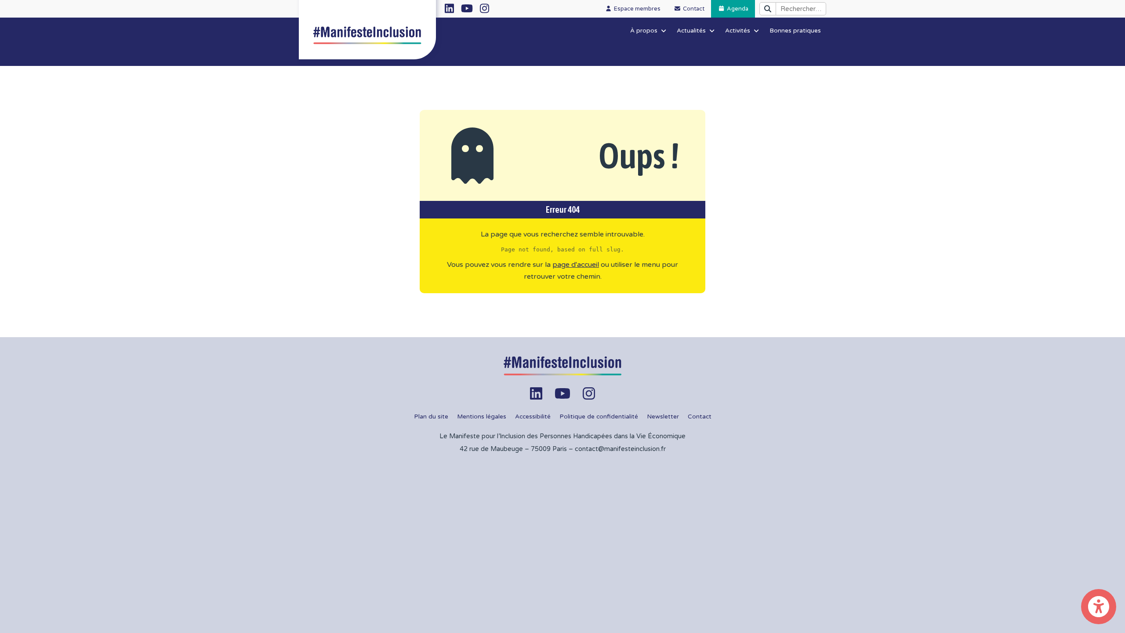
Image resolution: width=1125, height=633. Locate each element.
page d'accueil (575, 264)
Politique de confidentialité (598, 416)
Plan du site (431, 416)
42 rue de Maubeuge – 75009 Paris (513, 449)
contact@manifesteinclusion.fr (620, 449)
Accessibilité (533, 416)
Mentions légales (481, 416)
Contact (699, 416)
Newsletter (663, 416)
